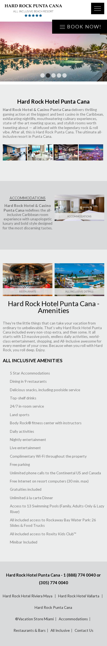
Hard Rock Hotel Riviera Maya (28, 596)
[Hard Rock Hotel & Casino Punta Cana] (44, 10)
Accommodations (73, 619)
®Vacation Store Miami (34, 619)
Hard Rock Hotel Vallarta (79, 596)
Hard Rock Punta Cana (53, 607)
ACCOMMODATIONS (79, 216)
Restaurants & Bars (29, 630)
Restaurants (27, 291)
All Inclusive (60, 630)
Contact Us (84, 630)
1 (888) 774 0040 (79, 574)
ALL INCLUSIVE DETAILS (79, 291)
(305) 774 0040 (53, 582)
